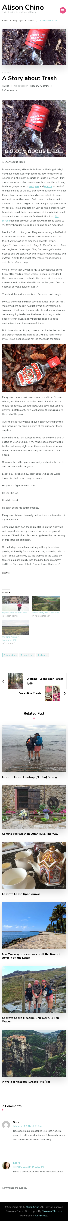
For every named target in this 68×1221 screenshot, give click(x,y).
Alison (5, 86)
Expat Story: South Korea (14, 612)
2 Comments (9, 90)
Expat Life (28, 655)
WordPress (40, 1215)
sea (37, 186)
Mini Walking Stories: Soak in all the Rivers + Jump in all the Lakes (31, 956)
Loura (16, 1163)
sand (31, 186)
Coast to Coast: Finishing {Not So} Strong (29, 777)
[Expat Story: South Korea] (15, 603)
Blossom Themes (52, 1211)
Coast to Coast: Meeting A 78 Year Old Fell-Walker (31, 1019)
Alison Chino (23, 7)
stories (6, 73)
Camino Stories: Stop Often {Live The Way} (30, 834)
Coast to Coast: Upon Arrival (21, 894)
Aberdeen (11, 655)
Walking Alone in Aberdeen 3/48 (10, 638)
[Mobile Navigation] (63, 10)
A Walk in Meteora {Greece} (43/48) (26, 1082)
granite (48, 186)
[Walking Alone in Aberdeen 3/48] (15, 627)
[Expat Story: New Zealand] (46, 603)
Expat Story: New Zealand (45, 612)
